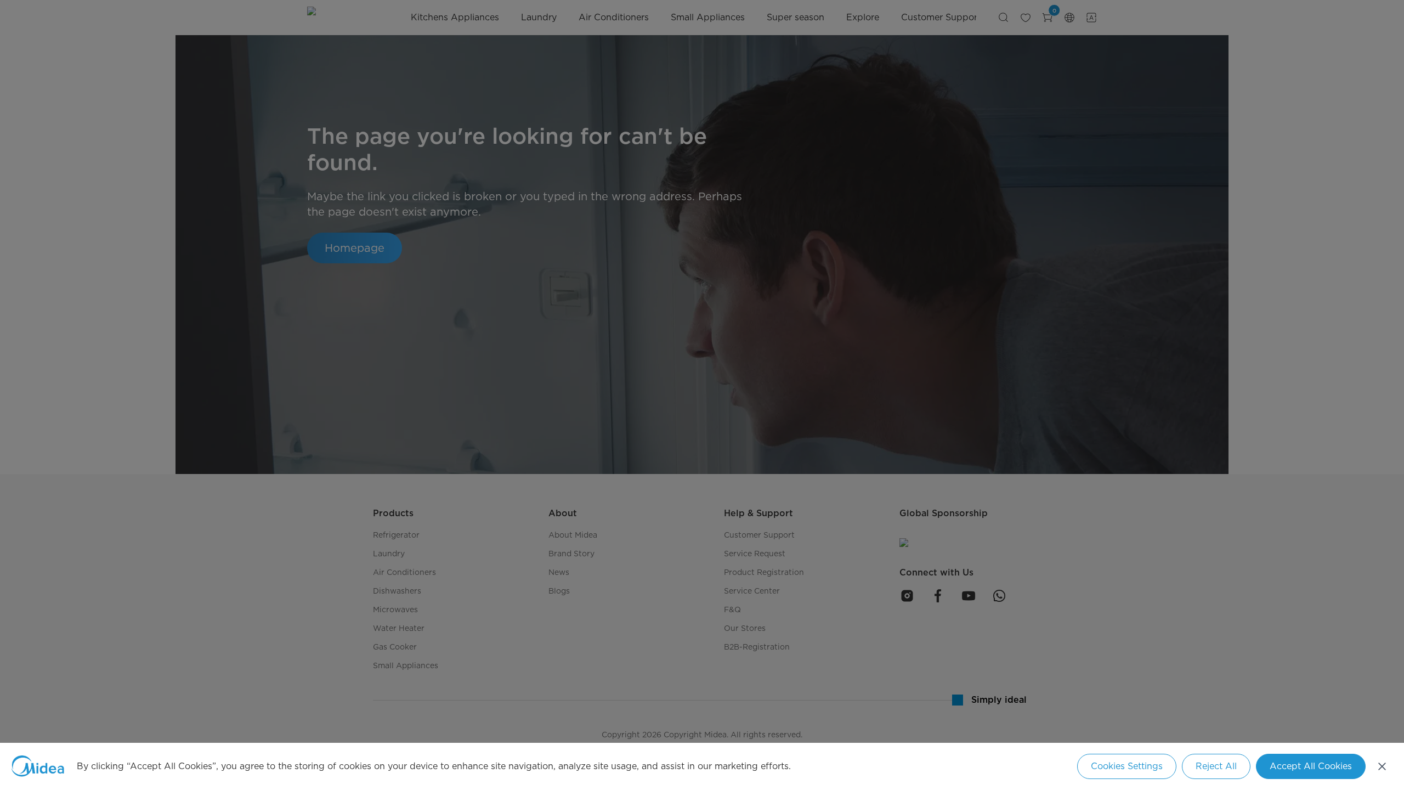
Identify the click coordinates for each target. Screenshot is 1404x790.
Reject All (1216, 766)
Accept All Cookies (1311, 766)
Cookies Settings (1127, 766)
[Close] (1382, 766)
